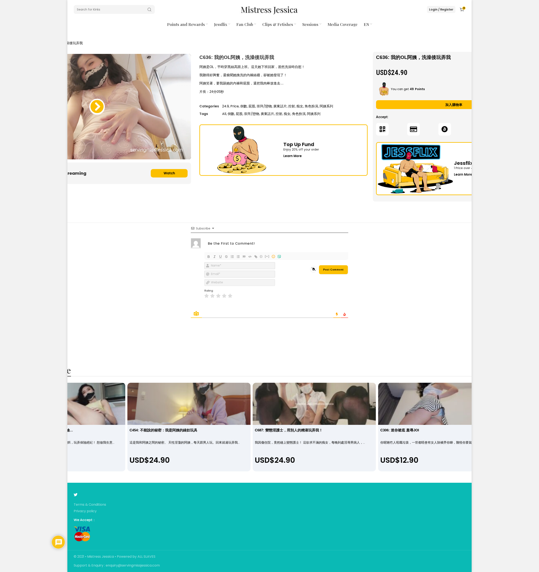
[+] (267, 256)
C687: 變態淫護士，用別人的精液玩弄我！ (289, 430)
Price (234, 106)
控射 (291, 106)
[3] (218, 296)
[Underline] (220, 256)
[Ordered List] (232, 256)
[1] (206, 296)
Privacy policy (85, 511)
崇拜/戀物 (264, 106)
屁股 (251, 106)
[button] (97, 107)
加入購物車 (454, 104)
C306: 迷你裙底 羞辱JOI (399, 430)
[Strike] (226, 256)
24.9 (225, 106)
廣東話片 (280, 106)
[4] (224, 296)
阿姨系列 (326, 106)
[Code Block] (250, 256)
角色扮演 (311, 106)
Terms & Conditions (90, 505)
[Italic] (214, 256)
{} (261, 256)
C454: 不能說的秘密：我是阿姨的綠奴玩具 (163, 430)
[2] (212, 296)
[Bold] (209, 256)
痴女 (299, 106)
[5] (230, 296)
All (224, 113)
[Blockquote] (244, 256)
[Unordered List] (238, 256)
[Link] (256, 256)
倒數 (243, 106)
